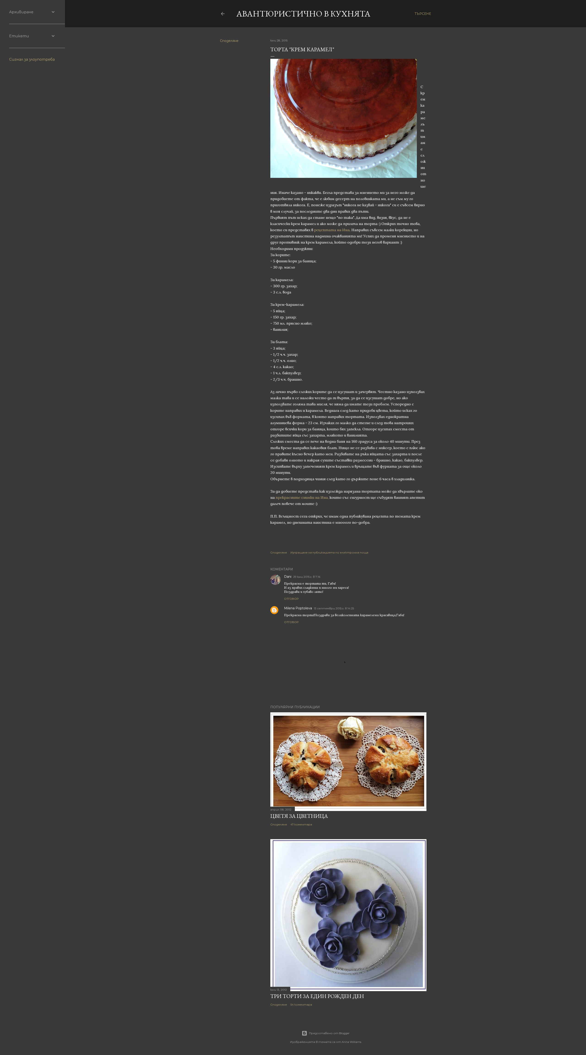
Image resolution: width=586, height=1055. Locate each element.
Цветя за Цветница (299, 815)
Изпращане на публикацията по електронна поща (329, 552)
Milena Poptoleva (298, 608)
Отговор (291, 598)
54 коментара (301, 1004)
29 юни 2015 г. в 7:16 (306, 576)
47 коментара (301, 824)
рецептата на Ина (332, 230)
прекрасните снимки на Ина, (302, 497)
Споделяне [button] (229, 41)
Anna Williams (351, 1042)
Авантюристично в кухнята (303, 13)
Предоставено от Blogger (329, 1033)
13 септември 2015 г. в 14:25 (334, 608)
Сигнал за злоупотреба (32, 59)
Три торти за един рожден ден (317, 996)
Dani (287, 577)
